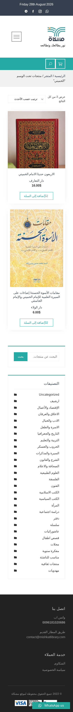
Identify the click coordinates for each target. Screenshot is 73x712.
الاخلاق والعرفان (48, 414)
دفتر (56, 518)
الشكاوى (59, 663)
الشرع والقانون (49, 459)
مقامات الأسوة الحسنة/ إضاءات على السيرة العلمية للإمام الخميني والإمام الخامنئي (36, 297)
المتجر (48, 76)
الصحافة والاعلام (48, 466)
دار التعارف (36, 180)
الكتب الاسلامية (49, 492)
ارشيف (54, 401)
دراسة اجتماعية (49, 511)
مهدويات (53, 570)
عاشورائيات (51, 531)
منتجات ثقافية (50, 564)
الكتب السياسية (49, 498)
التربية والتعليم (49, 440)
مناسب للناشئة (49, 557)
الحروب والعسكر (48, 446)
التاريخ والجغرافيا (48, 433)
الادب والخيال (50, 420)
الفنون (55, 485)
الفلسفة (54, 479)
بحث (21, 356)
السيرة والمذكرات (47, 453)
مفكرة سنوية (50, 551)
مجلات (55, 544)
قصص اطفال (50, 538)
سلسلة (54, 525)
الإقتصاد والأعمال (48, 407)
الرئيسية (60, 76)
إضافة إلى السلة (34, 196)
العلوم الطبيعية (49, 472)
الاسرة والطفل (49, 427)
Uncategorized (49, 394)
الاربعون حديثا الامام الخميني (36, 174)
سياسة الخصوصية (53, 669)
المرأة (55, 505)
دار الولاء (36, 307)
